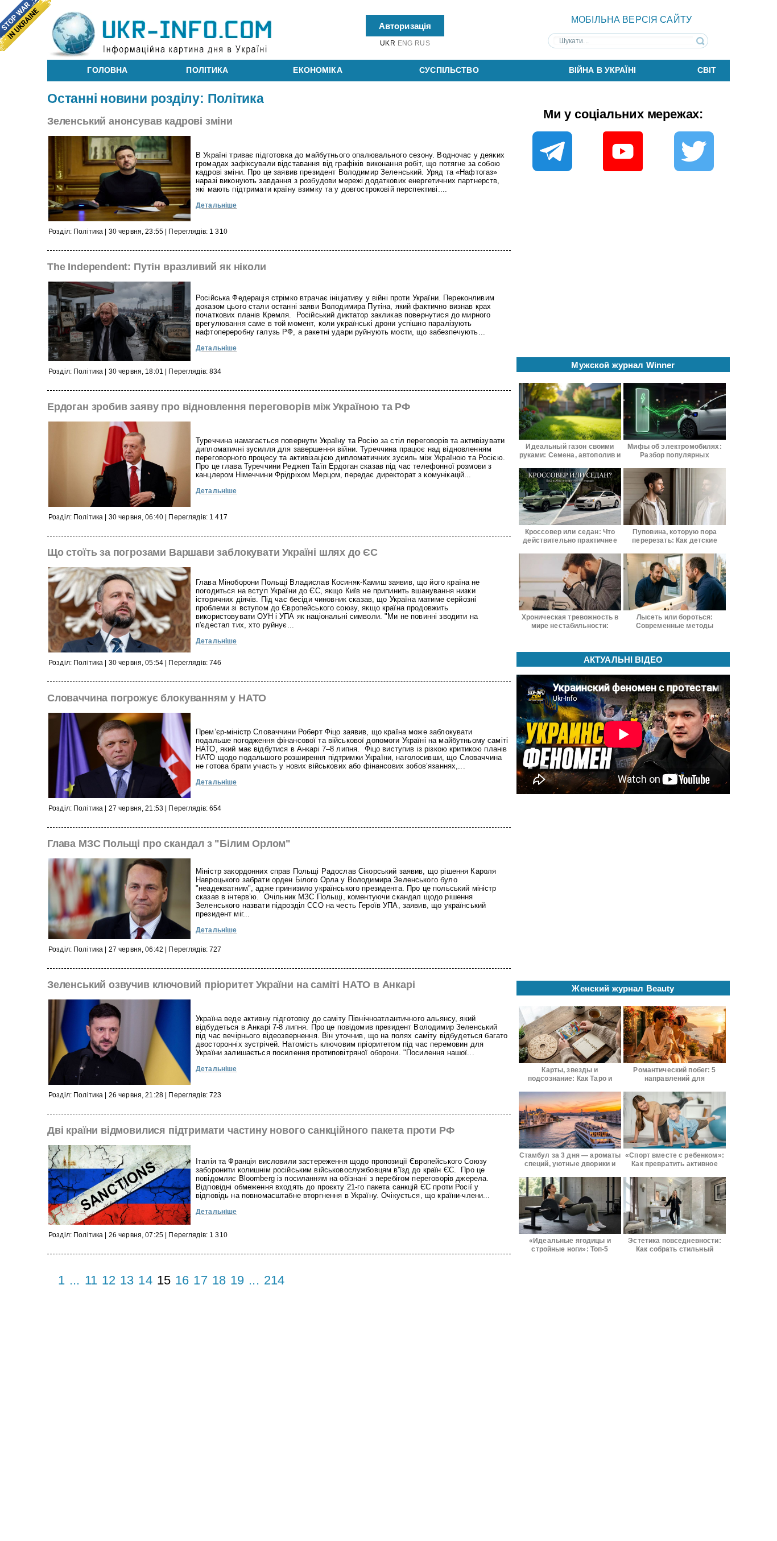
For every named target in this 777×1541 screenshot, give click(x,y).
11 (91, 1280)
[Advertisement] (623, 268)
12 (108, 1280)
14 (145, 1280)
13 (127, 1280)
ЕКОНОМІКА (317, 70)
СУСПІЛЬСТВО (449, 70)
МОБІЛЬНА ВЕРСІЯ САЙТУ (631, 19)
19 (237, 1280)
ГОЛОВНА (107, 70)
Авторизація (405, 25)
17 (200, 1280)
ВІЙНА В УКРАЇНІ (602, 70)
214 (274, 1280)
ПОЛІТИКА (207, 70)
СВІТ (707, 70)
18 (219, 1280)
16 (182, 1280)
